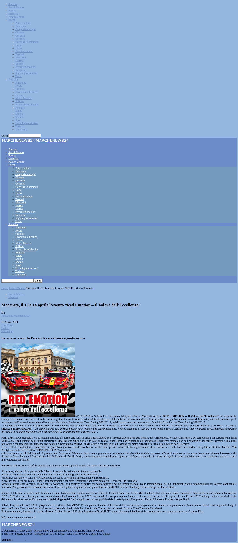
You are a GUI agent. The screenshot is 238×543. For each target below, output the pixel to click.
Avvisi (18, 85)
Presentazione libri (25, 66)
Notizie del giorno (35, 536)
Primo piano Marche (26, 104)
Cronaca (20, 88)
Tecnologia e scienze (26, 123)
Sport (18, 120)
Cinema (19, 32)
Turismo (19, 126)
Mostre (19, 60)
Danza (18, 48)
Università (21, 129)
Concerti (20, 35)
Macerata (13, 13)
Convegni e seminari (26, 41)
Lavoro (19, 95)
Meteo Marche (23, 98)
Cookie (78, 536)
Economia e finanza (26, 91)
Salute (18, 110)
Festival (19, 54)
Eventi (12, 19)
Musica (19, 63)
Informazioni (54, 536)
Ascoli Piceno (16, 7)
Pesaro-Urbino (16, 16)
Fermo (12, 10)
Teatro (18, 76)
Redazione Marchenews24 (16, 315)
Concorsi (20, 38)
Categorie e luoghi (25, 29)
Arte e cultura (22, 23)
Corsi (18, 44)
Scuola (19, 113)
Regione (20, 107)
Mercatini (20, 57)
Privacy (68, 536)
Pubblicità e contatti (12, 536)
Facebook (19, 539)
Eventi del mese (24, 51)
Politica (19, 101)
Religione (20, 70)
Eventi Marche (17, 288)
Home (4, 288)
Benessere (20, 26)
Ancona (12, 4)
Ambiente (20, 82)
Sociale (19, 117)
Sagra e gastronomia (26, 73)
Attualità (13, 79)
